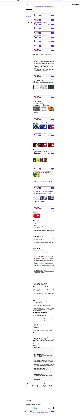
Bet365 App (38, 385)
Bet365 (26, 385)
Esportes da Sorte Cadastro (50, 386)
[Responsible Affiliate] (42, 408)
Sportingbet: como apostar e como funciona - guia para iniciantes (36, 201)
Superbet (32, 385)
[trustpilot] (35, 408)
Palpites (30, 0)
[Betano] (27, 17)
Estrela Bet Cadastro (51, 384)
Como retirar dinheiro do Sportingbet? (43, 201)
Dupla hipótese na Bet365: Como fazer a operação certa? (51, 90)
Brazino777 (33, 387)
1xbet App (38, 386)
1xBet (26, 386)
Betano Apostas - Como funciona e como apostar (43, 111)
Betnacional (27, 387)
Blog (33, 0)
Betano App (38, 384)
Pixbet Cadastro (50, 385)
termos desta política (41, 412)
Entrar (61, 0)
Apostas (27, 0)
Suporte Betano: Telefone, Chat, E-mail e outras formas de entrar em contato (36, 112)
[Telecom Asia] (28, 400)
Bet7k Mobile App (43, 162)
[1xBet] (27, 13)
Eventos (36, 0)
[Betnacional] (27, 22)
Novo (26, 5)
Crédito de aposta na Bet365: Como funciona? (36, 90)
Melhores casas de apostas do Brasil (29, 4)
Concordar (52, 411)
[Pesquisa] (55, 0)
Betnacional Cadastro (45, 387)
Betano (26, 384)
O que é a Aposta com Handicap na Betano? (50, 111)
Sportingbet (33, 384)
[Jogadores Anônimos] (53, 408)
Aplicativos (38, 383)
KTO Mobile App (35, 147)
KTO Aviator (42, 147)
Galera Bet (33, 386)
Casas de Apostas (28, 383)
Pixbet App (38, 387)
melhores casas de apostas (43, 263)
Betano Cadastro (44, 384)
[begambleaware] (28, 408)
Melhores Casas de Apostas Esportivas (29, 7)
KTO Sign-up (49, 147)
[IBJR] (49, 408)
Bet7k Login (35, 162)
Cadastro (44, 383)
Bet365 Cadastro (44, 385)
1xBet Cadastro (44, 386)
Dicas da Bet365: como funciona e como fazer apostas (43, 90)
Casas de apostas (24, 0)
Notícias (32, 0)
